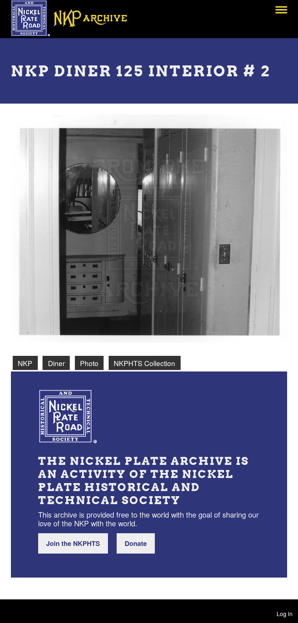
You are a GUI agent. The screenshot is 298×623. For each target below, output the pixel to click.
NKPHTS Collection (144, 363)
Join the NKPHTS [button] (73, 543)
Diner (56, 363)
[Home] (74, 18)
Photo (89, 363)
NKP (25, 363)
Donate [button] (136, 543)
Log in (285, 614)
